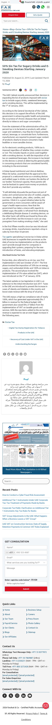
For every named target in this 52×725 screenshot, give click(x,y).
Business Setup (34, 610)
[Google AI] (25, 90)
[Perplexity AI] (36, 90)
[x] (11, 695)
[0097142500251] (38, 7)
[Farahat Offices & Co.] (6, 7)
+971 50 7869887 (25, 658)
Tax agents (7, 237)
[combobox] (10, 552)
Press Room (33, 619)
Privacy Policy (32, 713)
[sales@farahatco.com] (34, 7)
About (7, 614)
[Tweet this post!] (8, 355)
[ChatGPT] (20, 90)
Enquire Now (13, 15)
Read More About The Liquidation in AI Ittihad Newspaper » (26, 470)
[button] (46, 21)
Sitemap (31, 632)
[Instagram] (17, 695)
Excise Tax (10, 322)
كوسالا (26, 379)
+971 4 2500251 (18, 661)
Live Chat (45, 706)
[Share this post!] (4, 355)
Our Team (9, 619)
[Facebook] (4, 695)
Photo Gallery (34, 623)
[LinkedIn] (23, 695)
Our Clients (9, 628)
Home (7, 610)
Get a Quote (37, 15)
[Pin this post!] (16, 355)
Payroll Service (11, 623)
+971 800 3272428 (20, 666)
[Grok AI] (31, 90)
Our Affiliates (10, 637)
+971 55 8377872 (39, 652)
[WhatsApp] (43, 7)
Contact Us (33, 628)
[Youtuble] (30, 695)
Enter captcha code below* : (21, 580)
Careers (31, 614)
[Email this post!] (25, 355)
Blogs (7, 632)
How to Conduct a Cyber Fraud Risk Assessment (23, 495)
